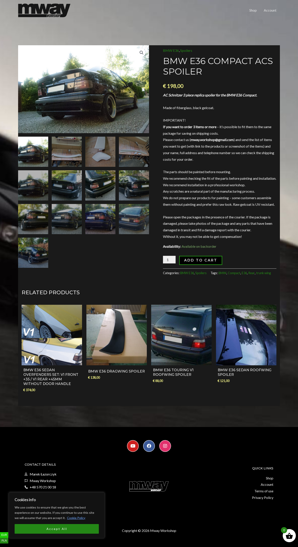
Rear (251, 273)
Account (270, 10)
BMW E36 (171, 50)
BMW (222, 273)
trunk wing (263, 273)
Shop (253, 10)
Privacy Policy (262, 497)
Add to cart (200, 260)
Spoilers (186, 50)
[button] (142, 53)
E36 (244, 273)
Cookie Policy (76, 518)
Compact (234, 273)
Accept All (56, 529)
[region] (57, 515)
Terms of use (263, 491)
